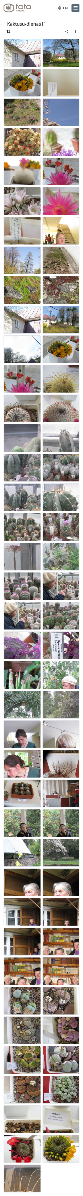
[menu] (75, 8)
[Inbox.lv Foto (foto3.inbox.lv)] (22, 8)
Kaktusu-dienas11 (26, 24)
